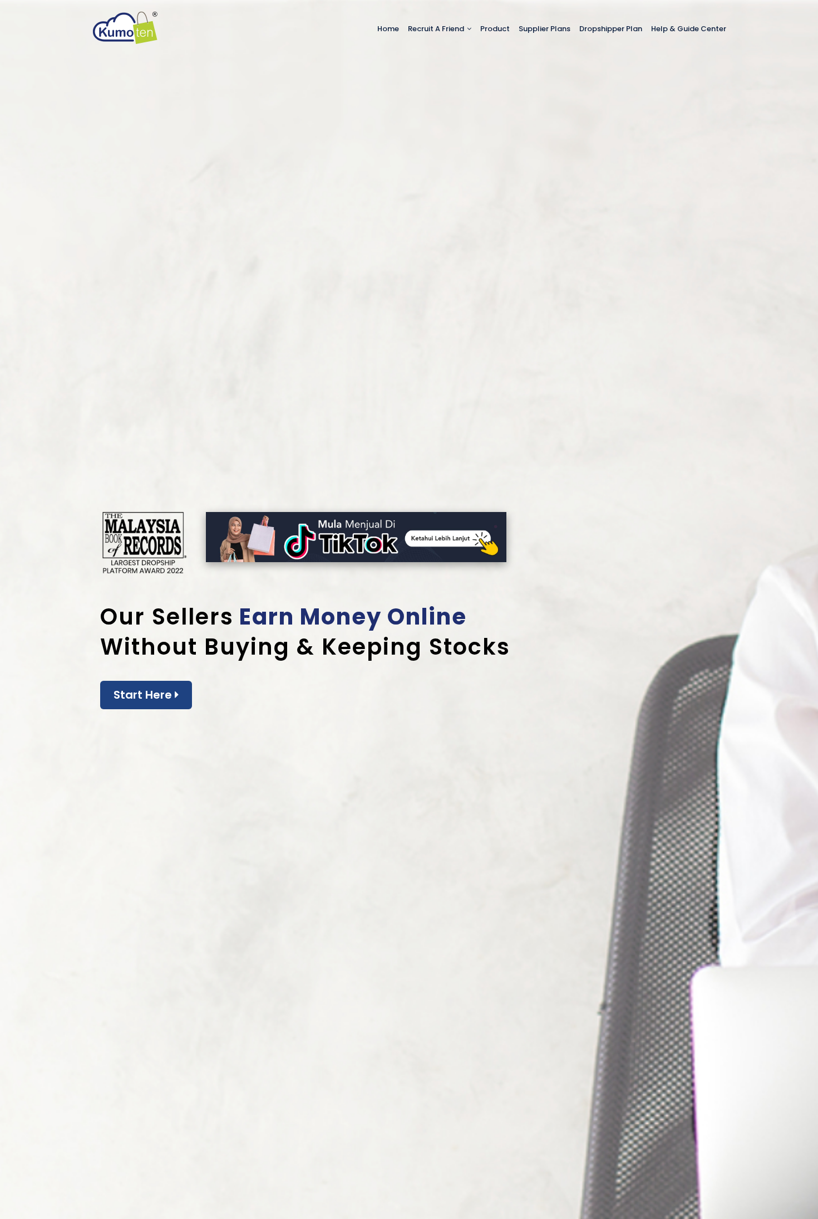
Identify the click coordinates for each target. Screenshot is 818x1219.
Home (388, 28)
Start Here (144, 695)
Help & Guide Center (688, 28)
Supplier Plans (544, 28)
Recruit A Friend (437, 28)
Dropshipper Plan (610, 28)
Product (495, 28)
